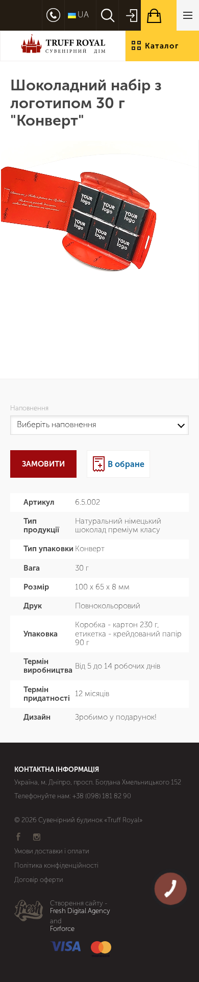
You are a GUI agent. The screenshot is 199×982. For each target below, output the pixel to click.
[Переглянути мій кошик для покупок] (170, 15)
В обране (126, 464)
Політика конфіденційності (56, 865)
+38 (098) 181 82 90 (101, 796)
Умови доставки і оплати (51, 851)
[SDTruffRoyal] (62, 46)
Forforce (62, 928)
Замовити (43, 464)
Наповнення (31, 408)
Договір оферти (38, 879)
